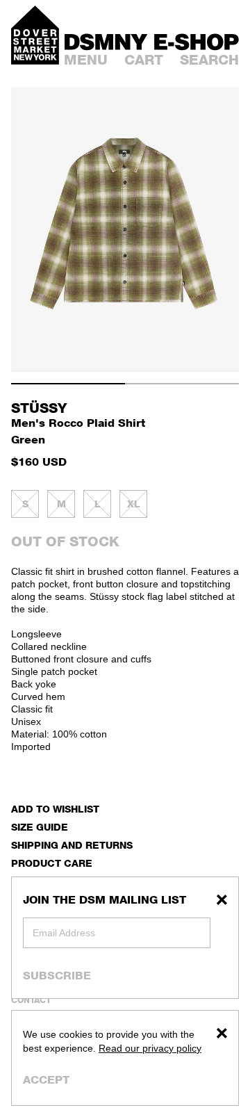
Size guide (39, 827)
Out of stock (65, 541)
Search (209, 59)
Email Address (64, 932)
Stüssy (39, 408)
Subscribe (57, 975)
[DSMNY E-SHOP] (152, 40)
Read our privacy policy (150, 1048)
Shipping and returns (72, 845)
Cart (143, 59)
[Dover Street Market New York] (35, 35)
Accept (46, 1079)
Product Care (51, 863)
